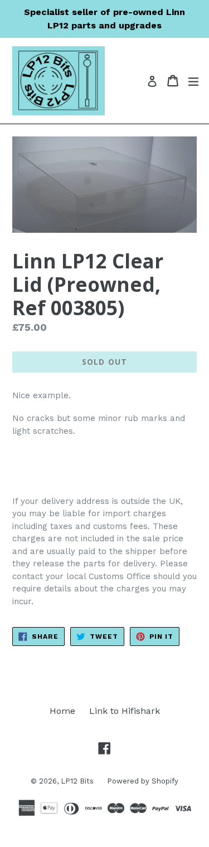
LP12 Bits (78, 781)
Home (62, 711)
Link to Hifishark (124, 711)
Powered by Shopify (142, 781)
